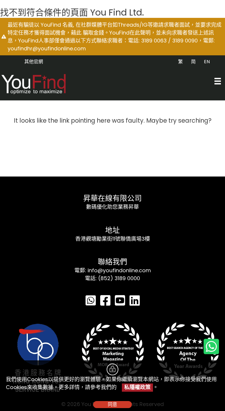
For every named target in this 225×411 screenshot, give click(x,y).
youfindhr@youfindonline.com (47, 48)
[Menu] (217, 81)
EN (207, 61)
